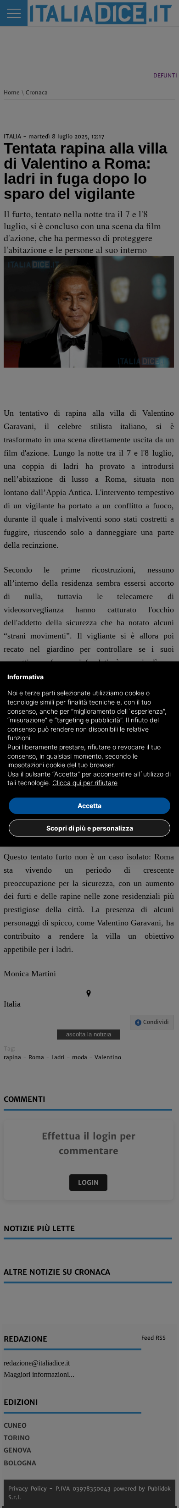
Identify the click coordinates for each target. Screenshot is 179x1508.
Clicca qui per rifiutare (84, 783)
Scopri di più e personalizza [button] (89, 828)
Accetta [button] (89, 805)
